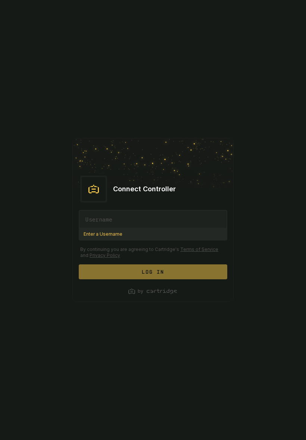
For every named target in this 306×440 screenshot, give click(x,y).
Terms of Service (199, 249)
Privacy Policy (105, 255)
